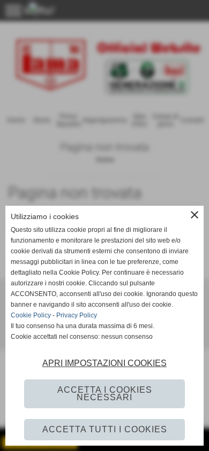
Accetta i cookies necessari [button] (104, 393)
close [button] (194, 214)
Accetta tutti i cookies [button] (104, 429)
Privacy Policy (76, 315)
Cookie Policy (31, 315)
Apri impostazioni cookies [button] (104, 363)
